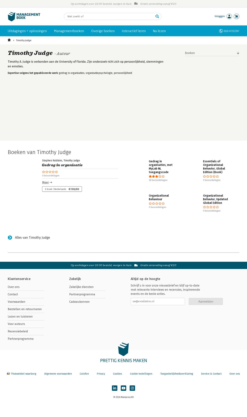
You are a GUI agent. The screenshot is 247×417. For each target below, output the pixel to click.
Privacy (101, 373)
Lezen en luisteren (20, 316)
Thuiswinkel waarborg (23, 373)
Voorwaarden (16, 301)
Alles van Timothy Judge (32, 238)
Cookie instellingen (141, 373)
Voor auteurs (16, 324)
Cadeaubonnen (79, 301)
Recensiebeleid (18, 331)
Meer (45, 182)
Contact (13, 294)
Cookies (117, 373)
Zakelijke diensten (81, 287)
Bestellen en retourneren (25, 309)
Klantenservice (19, 279)
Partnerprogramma (21, 338)
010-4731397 (231, 30)
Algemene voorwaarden (58, 373)
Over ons (14, 287)
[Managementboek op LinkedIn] (114, 388)
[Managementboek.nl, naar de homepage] (24, 20)
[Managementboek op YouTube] (123, 388)
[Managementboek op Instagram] (132, 388)
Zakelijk (75, 279)
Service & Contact (211, 373)
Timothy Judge (23, 40)
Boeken (190, 53)
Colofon (84, 373)
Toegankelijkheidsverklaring (176, 373)
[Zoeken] (157, 16)
